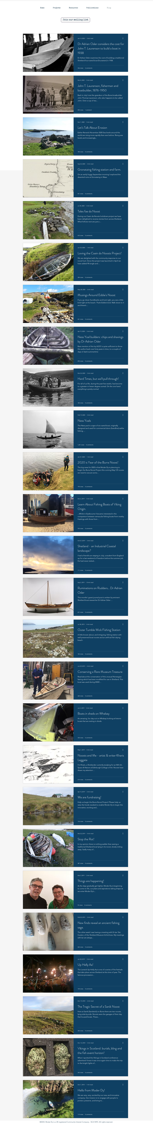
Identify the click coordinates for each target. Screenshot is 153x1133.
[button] (57, 8)
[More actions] (123, 38)
